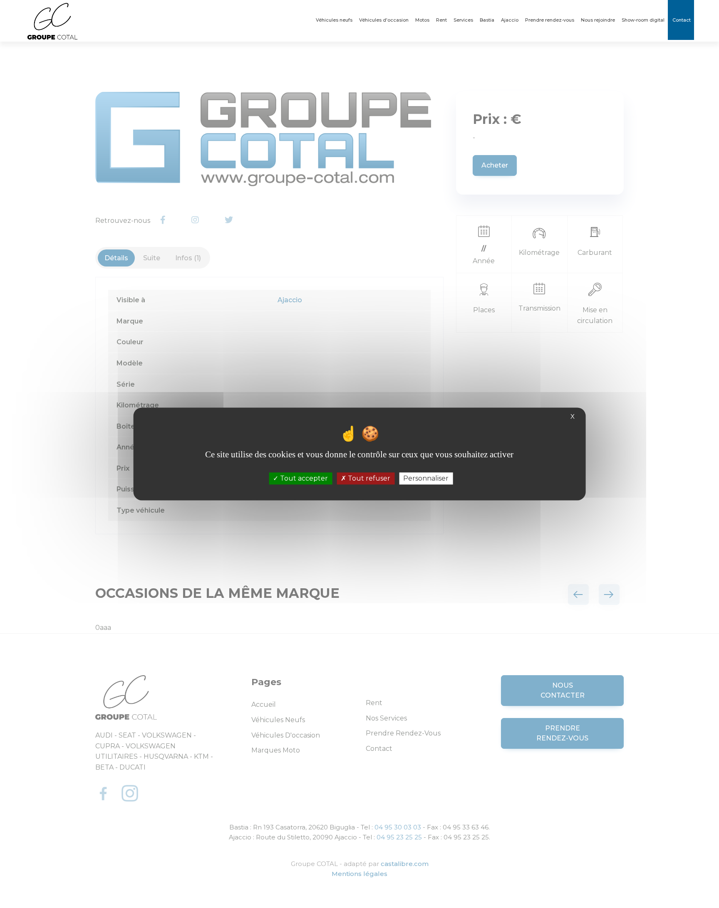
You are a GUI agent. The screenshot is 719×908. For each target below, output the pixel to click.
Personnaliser (426, 478)
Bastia (487, 20)
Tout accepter (303, 478)
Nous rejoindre (598, 20)
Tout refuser (368, 478)
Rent (441, 20)
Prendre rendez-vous (549, 20)
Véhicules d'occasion (384, 20)
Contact (681, 20)
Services (463, 20)
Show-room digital (643, 20)
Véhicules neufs (334, 20)
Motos (422, 20)
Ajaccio (509, 20)
